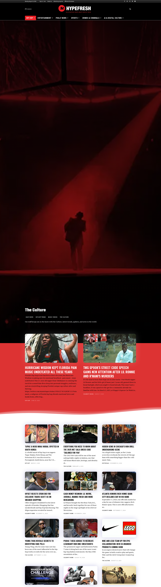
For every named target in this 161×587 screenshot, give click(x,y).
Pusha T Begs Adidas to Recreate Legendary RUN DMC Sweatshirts (79, 542)
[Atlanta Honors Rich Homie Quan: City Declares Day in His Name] (119, 481)
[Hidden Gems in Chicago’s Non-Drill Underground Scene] (119, 433)
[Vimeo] (132, 1)
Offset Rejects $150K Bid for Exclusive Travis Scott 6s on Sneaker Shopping (38, 496)
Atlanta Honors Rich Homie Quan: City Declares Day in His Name (117, 495)
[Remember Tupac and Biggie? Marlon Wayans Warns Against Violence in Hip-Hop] (80, 575)
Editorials (105, 463)
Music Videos (52, 317)
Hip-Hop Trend (41, 317)
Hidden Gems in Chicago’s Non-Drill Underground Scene (118, 448)
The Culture (64, 317)
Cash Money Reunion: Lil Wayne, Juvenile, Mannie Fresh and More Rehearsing (78, 496)
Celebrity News (88, 394)
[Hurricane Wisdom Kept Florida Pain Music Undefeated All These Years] (51, 348)
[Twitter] (130, 1)
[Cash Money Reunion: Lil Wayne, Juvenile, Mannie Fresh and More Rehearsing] (80, 481)
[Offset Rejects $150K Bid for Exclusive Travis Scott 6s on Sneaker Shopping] (42, 481)
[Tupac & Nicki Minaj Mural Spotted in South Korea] (42, 433)
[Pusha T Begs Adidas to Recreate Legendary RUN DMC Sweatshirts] (80, 528)
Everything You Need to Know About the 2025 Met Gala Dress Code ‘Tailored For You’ (80, 449)
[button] (130, 9)
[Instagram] (127, 1)
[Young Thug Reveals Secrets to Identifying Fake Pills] (42, 528)
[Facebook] (125, 1)
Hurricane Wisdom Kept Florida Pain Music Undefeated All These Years (51, 369)
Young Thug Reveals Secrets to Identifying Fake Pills (39, 542)
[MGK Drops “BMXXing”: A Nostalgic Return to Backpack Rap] (119, 575)
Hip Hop (27, 400)
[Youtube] (135, 1)
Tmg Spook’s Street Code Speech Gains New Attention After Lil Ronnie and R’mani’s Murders (109, 371)
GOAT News (29, 317)
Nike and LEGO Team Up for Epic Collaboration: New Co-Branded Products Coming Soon (116, 543)
